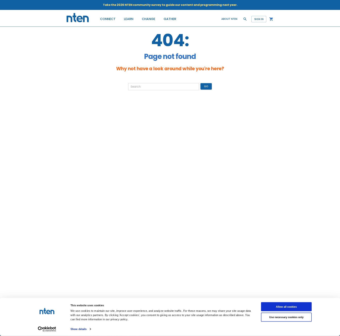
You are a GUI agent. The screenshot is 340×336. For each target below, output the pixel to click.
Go (206, 86)
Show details (78, 329)
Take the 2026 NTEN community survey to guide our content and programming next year (170, 5)
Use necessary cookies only (286, 316)
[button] (108, 19)
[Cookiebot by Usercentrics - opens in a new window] (47, 329)
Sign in (259, 19)
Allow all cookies (286, 306)
